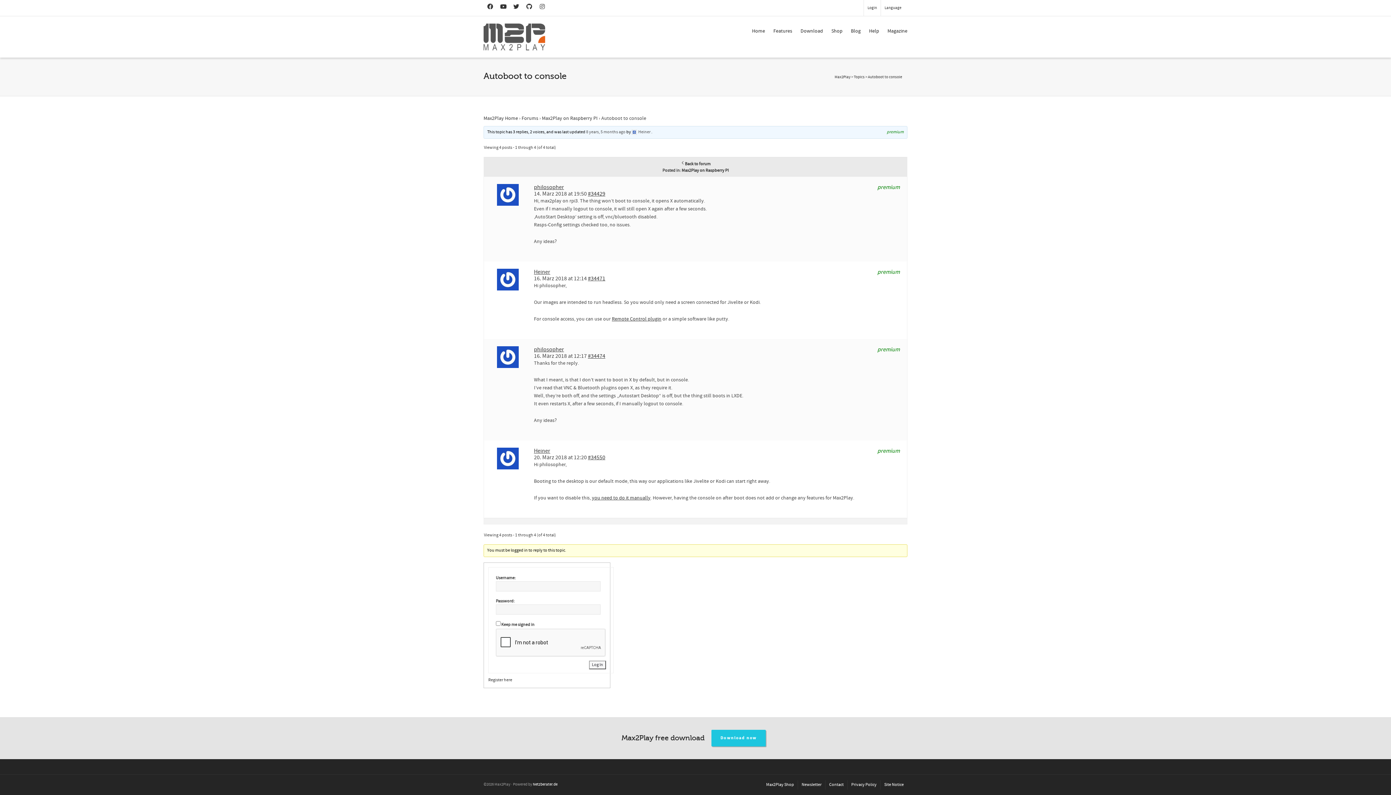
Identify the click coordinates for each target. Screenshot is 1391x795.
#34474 (596, 356)
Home (758, 31)
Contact (836, 784)
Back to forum (698, 164)
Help (874, 31)
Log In (597, 665)
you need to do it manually (621, 498)
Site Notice (894, 784)
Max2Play (843, 77)
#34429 (596, 193)
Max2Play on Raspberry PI (570, 118)
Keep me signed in (518, 624)
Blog (856, 31)
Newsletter (812, 784)
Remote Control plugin (636, 319)
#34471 (596, 278)
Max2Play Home (501, 118)
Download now (738, 738)
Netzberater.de (545, 784)
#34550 (596, 457)
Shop (837, 31)
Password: (505, 601)
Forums (530, 118)
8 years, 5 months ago (606, 132)
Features (782, 31)
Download (812, 31)
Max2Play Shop (780, 784)
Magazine (897, 31)
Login (872, 8)
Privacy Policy (864, 784)
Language (893, 8)
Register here (500, 680)
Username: (506, 578)
